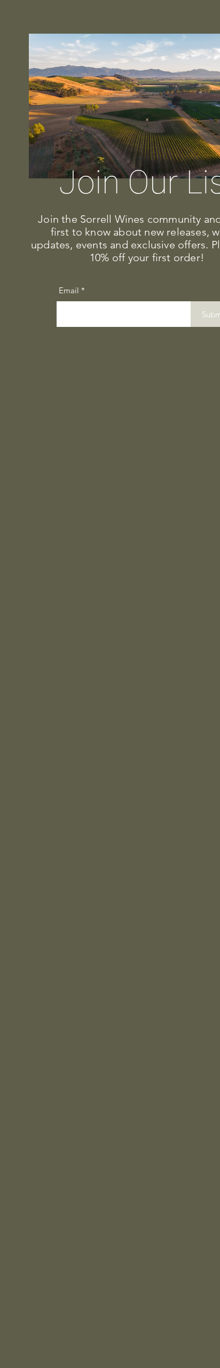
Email (69, 290)
